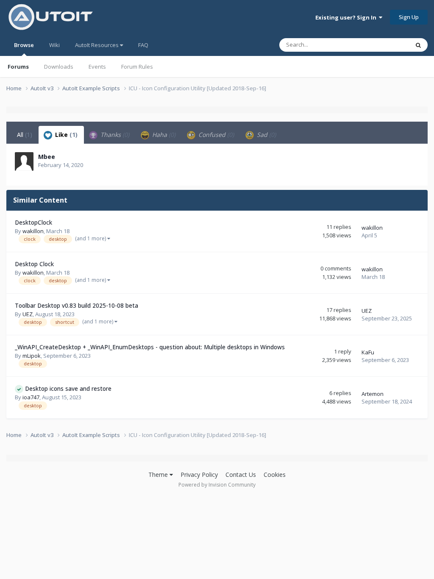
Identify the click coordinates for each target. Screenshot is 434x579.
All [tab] (24, 135)
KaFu (368, 352)
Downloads (58, 66)
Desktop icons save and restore (68, 388)
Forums (18, 66)
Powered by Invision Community (217, 484)
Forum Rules (137, 66)
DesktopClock (33, 222)
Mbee (46, 157)
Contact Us (240, 474)
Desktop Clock (34, 264)
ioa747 (30, 397)
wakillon (33, 231)
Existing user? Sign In (347, 17)
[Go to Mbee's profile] (24, 161)
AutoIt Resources (97, 45)
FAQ (143, 45)
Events (97, 66)
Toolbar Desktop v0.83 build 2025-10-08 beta (76, 305)
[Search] (418, 45)
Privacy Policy (199, 474)
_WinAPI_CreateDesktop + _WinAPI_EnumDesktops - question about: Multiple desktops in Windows (150, 347)
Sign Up (409, 17)
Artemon (373, 394)
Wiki (54, 45)
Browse (24, 45)
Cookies (275, 474)
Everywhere (384, 44)
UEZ (27, 314)
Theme (159, 474)
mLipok (31, 355)
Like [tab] (65, 135)
